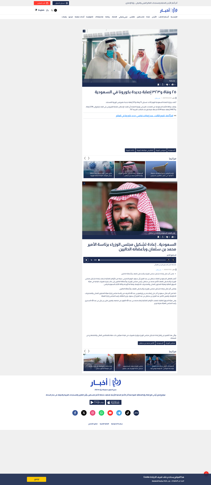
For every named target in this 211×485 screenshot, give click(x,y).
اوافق (36, 479)
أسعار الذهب (163, 17)
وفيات (64, 17)
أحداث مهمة (79, 17)
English (41, 10)
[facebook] (75, 413)
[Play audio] (86, 260)
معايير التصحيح (93, 424)
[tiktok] (128, 413)
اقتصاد (114, 17)
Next (85, 158)
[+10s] (173, 260)
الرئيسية (174, 17)
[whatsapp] (101, 413)
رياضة (107, 17)
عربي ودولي (123, 17)
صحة (148, 17)
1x (91, 260)
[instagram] (92, 413)
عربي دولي (157, 98)
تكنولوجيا (89, 17)
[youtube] (110, 413)
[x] (84, 413)
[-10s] (168, 260)
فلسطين (140, 17)
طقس (132, 17)
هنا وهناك (99, 17)
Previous (89, 158)
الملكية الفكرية (104, 424)
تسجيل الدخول (60, 3)
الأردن (154, 17)
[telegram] (119, 413)
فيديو (71, 17)
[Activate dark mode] (54, 10)
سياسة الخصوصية (157, 481)
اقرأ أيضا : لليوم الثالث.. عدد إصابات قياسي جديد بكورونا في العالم (144, 115)
